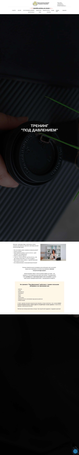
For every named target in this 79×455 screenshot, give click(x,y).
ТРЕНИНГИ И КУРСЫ (46, 10)
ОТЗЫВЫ (52, 10)
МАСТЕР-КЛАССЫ (31, 12)
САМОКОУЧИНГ (38, 10)
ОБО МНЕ (19, 10)
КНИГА (40, 12)
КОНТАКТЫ (49, 12)
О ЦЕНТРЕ (14, 10)
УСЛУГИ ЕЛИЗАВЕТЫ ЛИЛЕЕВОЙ (28, 10)
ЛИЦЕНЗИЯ (64, 10)
